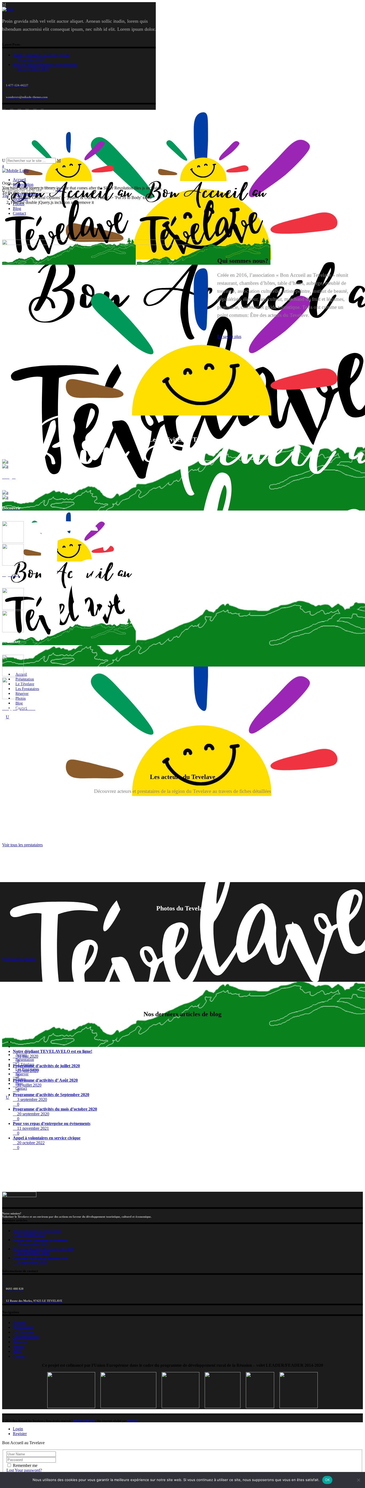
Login (18, 1429)
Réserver (20, 1341)
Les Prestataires (26, 1337)
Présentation (23, 1327)
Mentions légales (83, 1420)
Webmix (132, 1420)
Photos (18, 1346)
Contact (19, 1356)
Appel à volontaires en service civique (41, 55)
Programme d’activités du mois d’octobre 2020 (55, 1109)
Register (20, 1433)
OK (327, 1480)
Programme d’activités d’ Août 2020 (45, 1080)
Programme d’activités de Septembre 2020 (51, 1094)
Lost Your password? (24, 1470)
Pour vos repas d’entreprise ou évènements (45, 65)
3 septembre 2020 (31, 1099)
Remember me (25, 1465)
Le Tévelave (23, 1332)
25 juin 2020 (27, 1070)
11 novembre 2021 (32, 69)
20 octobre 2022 (30, 59)
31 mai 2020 (27, 1056)
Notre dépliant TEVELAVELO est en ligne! (52, 1051)
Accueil (19, 1322)
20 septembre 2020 (32, 1114)
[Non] (358, 1480)
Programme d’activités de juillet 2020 (46, 1066)
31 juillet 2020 (28, 1085)
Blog (17, 1351)
